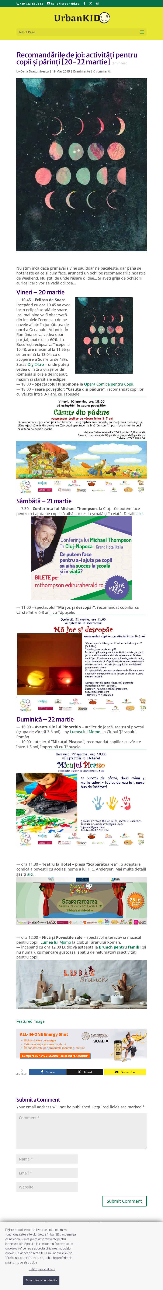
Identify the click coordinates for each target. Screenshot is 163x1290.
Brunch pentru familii (120, 947)
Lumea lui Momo (85, 731)
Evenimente (81, 71)
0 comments (102, 71)
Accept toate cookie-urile (41, 1280)
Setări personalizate (42, 1269)
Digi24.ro (36, 364)
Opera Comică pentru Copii (108, 384)
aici (139, 513)
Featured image (30, 1021)
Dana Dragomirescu (35, 71)
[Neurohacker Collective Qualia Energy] (81, 1059)
